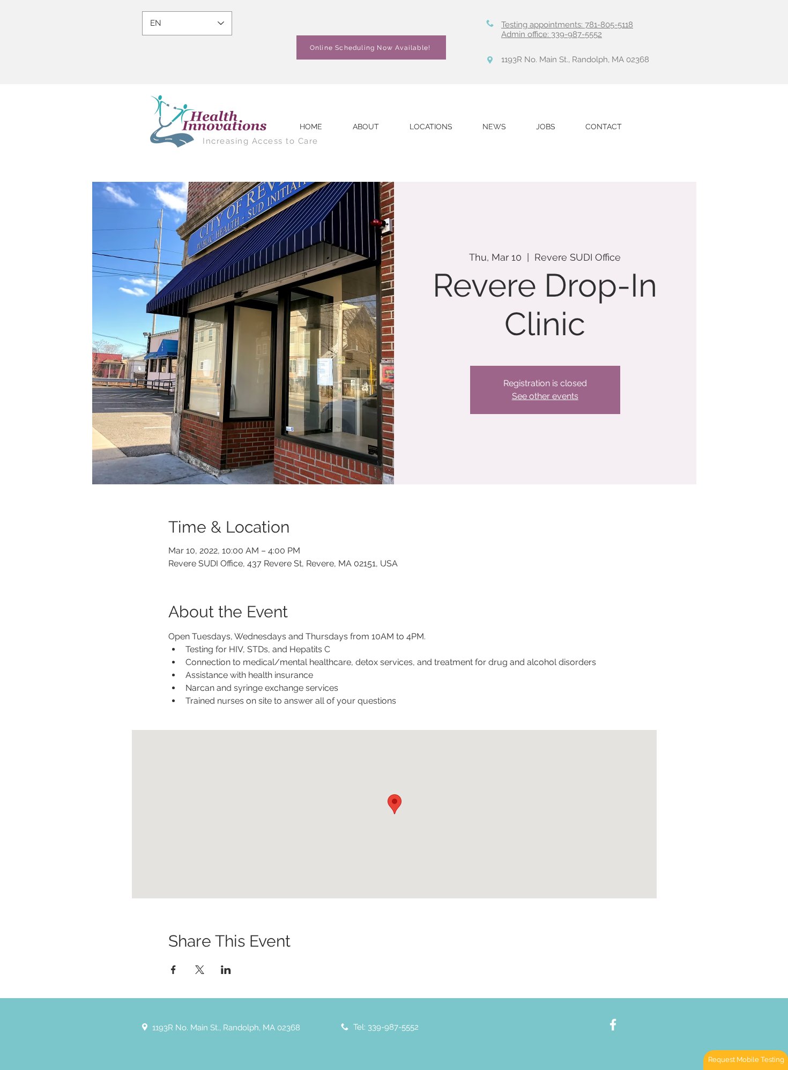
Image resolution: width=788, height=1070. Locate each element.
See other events (545, 396)
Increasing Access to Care (260, 141)
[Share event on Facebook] (173, 969)
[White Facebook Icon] (613, 1024)
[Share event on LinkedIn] (226, 969)
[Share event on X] (200, 969)
